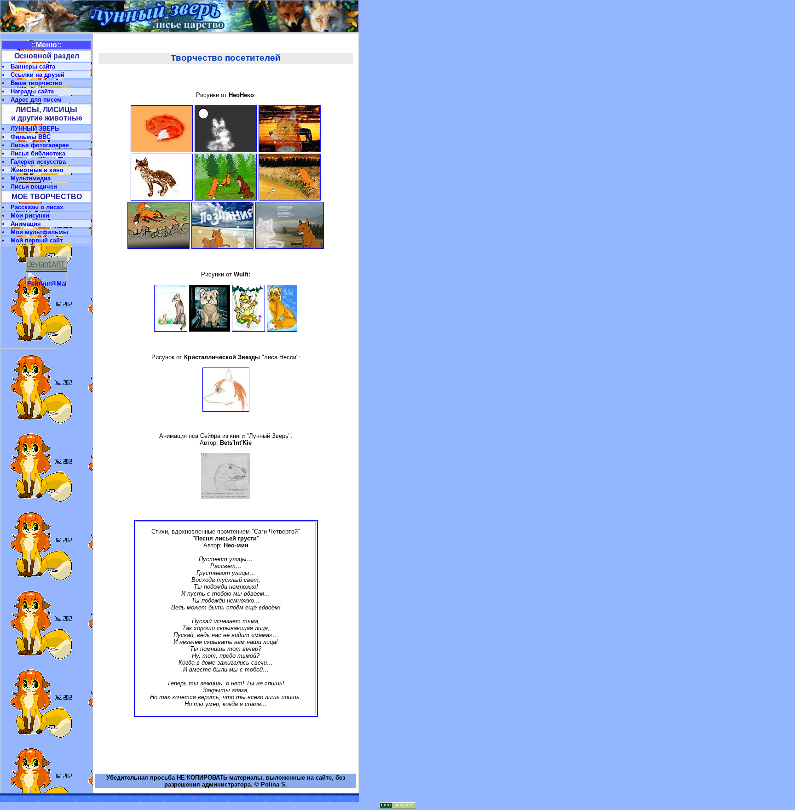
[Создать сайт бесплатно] (397, 806)
